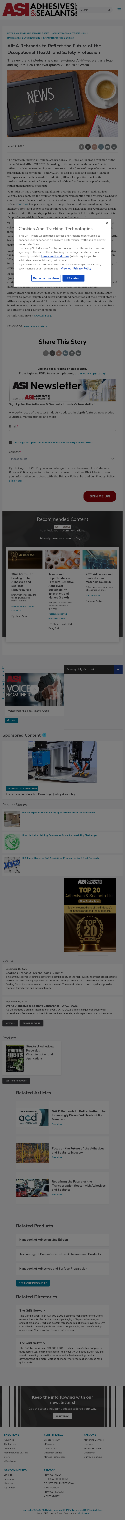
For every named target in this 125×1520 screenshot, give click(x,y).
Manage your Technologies (46, 278)
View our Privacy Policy (76, 268)
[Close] (106, 223)
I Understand (73, 278)
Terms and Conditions (55, 256)
